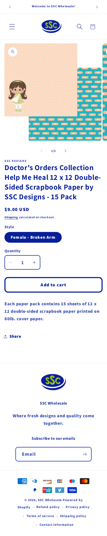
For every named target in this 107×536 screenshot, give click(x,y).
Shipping (11, 217)
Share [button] (15, 336)
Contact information (57, 525)
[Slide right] (65, 150)
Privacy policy (78, 507)
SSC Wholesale (50, 500)
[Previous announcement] (9, 6)
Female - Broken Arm (33, 237)
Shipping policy (73, 516)
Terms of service (40, 516)
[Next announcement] (97, 6)
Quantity (12, 250)
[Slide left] (41, 150)
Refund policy (48, 507)
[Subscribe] (84, 454)
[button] (12, 26)
